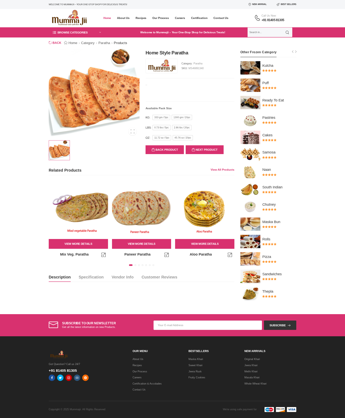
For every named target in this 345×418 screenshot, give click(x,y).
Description (60, 277)
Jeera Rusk (195, 371)
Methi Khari (251, 371)
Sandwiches (272, 274)
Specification (91, 277)
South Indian (272, 187)
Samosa (269, 152)
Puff (265, 83)
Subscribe (278, 325)
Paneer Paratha (137, 254)
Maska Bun (271, 222)
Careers (180, 18)
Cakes (267, 135)
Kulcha (267, 66)
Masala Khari (252, 377)
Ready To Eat (273, 100)
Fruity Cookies (196, 377)
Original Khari (252, 359)
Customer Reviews (159, 277)
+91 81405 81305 (273, 20)
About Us (123, 18)
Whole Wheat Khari (255, 383)
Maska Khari (195, 359)
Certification (199, 18)
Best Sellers (288, 4)
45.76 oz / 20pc (182, 137)
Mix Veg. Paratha (74, 254)
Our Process (160, 18)
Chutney (269, 205)
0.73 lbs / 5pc (161, 127)
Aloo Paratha (201, 254)
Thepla (267, 291)
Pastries (268, 118)
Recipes (141, 18)
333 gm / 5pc (161, 117)
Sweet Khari (195, 365)
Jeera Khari (251, 365)
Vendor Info (123, 277)
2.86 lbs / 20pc (182, 127)
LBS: (149, 127)
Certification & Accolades (147, 383)
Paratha (104, 43)
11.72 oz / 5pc (161, 137)
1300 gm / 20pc (181, 117)
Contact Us (220, 18)
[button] (77, 32)
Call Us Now (269, 15)
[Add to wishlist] (104, 256)
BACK (56, 42)
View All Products (222, 169)
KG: (148, 117)
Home (107, 18)
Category (88, 43)
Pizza (266, 257)
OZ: (148, 137)
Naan (266, 170)
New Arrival (259, 4)
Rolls (266, 239)
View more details (78, 243)
